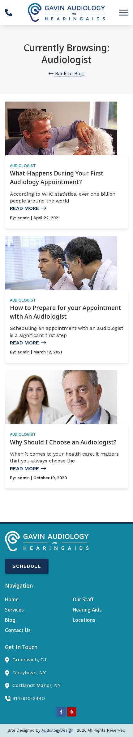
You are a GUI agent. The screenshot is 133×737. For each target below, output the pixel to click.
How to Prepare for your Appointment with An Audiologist (65, 312)
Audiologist (23, 165)
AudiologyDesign (57, 730)
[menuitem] (32, 600)
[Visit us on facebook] (61, 712)
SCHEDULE (26, 566)
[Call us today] (8, 12)
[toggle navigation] (123, 12)
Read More (24, 208)
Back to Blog (69, 73)
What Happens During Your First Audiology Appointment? (57, 177)
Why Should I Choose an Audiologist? (63, 442)
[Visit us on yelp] (71, 712)
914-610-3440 (28, 698)
